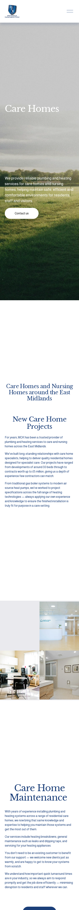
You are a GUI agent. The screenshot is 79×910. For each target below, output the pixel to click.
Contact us (22, 213)
